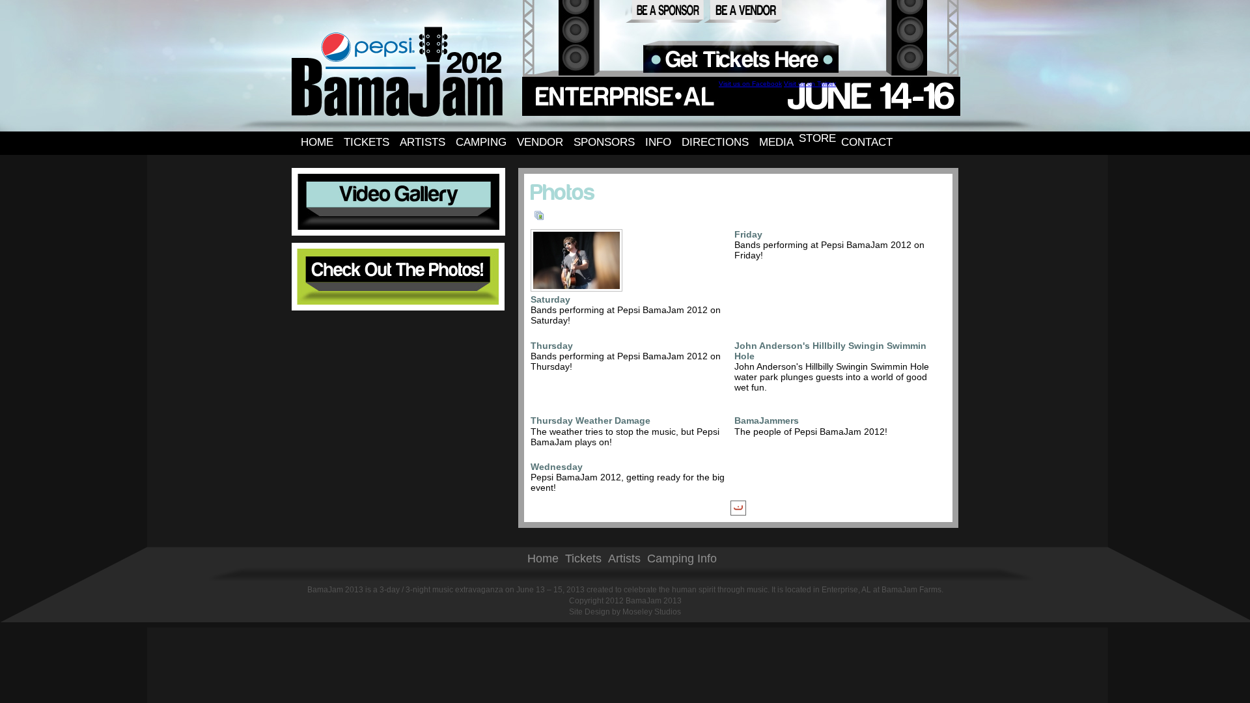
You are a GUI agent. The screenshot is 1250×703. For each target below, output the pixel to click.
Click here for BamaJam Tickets (742, 59)
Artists (624, 558)
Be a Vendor (743, 11)
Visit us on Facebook (750, 83)
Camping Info (682, 558)
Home (543, 558)
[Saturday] (578, 286)
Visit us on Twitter (810, 83)
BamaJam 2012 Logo (398, 71)
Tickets (583, 558)
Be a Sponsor (664, 11)
